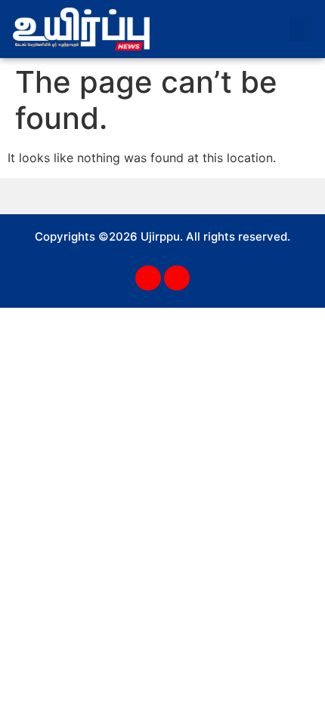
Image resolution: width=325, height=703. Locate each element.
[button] (300, 29)
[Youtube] (177, 278)
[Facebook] (148, 278)
